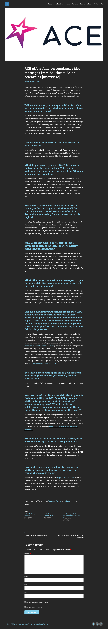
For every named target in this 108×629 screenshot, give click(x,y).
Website (26, 592)
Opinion (82, 4)
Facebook (52, 501)
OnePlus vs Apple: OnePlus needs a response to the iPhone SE (71, 515)
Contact (96, 4)
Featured (51, 4)
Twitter (59, 501)
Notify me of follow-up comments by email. (36, 602)
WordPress (28, 624)
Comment (27, 553)
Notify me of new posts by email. (33, 607)
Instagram (67, 501)
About (89, 4)
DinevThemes (44, 624)
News (68, 4)
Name (26, 576)
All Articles (60, 4)
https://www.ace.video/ (66, 478)
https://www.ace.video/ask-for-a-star (42, 364)
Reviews (75, 4)
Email (25, 584)
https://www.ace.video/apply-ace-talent (39, 346)
